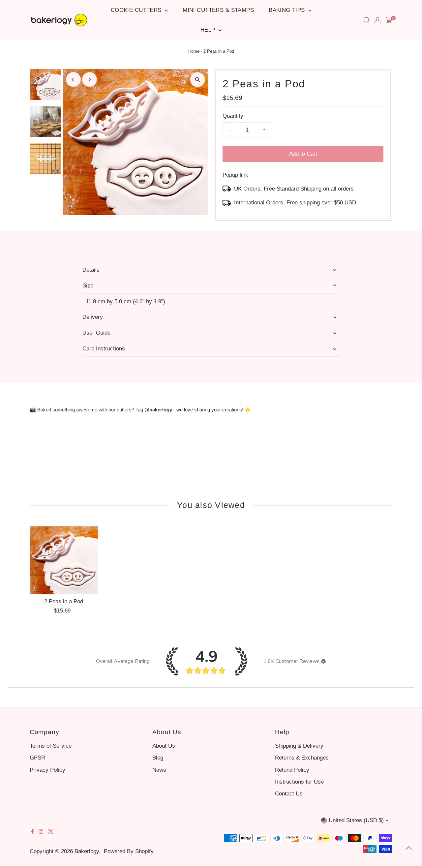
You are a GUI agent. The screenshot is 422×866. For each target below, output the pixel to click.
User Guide (96, 333)
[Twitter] (50, 832)
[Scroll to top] (408, 847)
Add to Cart (303, 154)
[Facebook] (33, 832)
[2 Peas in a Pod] (64, 560)
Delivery (92, 317)
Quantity (233, 116)
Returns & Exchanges (302, 758)
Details (91, 270)
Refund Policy (292, 770)
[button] (323, 661)
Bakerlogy (87, 851)
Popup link (235, 175)
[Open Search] (367, 20)
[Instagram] (41, 832)
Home (193, 51)
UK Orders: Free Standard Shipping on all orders (294, 189)
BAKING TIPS (288, 10)
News (159, 770)
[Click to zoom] (197, 79)
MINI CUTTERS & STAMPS (218, 10)
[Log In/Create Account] (377, 20)
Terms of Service (51, 746)
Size (87, 286)
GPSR (37, 758)
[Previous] (73, 79)
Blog (157, 758)
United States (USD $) (356, 820)
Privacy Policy (47, 770)
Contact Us (289, 794)
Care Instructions (103, 348)
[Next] (89, 79)
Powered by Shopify (129, 851)
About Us (163, 746)
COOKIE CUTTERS (137, 10)
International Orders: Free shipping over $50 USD (295, 202)
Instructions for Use (299, 782)
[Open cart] (388, 20)
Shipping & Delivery (299, 746)
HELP (208, 30)
